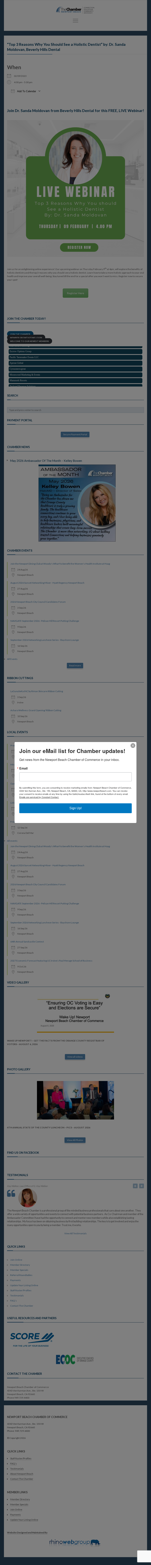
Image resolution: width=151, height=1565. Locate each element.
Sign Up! (75, 808)
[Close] (133, 745)
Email (23, 768)
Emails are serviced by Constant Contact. (39, 797)
